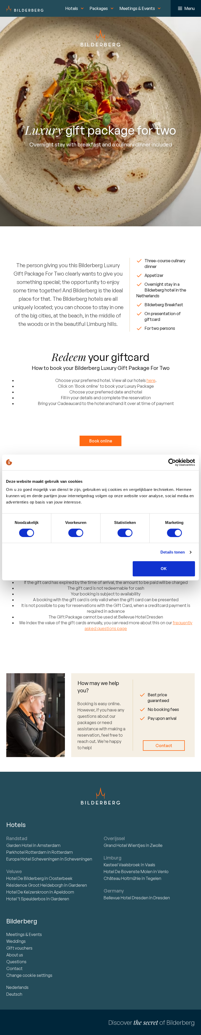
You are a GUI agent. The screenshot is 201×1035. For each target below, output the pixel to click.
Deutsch (14, 994)
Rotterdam (26, 852)
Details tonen (172, 552)
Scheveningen (78, 859)
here (151, 380)
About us (14, 954)
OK (164, 568)
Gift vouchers (19, 948)
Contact (163, 745)
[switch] (75, 533)
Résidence (34, 885)
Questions (16, 961)
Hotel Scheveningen (33, 859)
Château (122, 878)
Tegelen (153, 878)
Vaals (150, 864)
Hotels (71, 8)
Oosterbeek (60, 878)
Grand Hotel (124, 845)
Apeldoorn (64, 892)
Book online (100, 440)
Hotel (19, 845)
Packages (99, 8)
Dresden (161, 897)
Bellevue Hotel (126, 897)
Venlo (163, 871)
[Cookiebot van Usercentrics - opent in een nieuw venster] (172, 462)
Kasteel (122, 864)
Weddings (16, 941)
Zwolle (156, 845)
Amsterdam (48, 845)
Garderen (77, 885)
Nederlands (17, 987)
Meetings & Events (137, 8)
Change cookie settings (29, 975)
